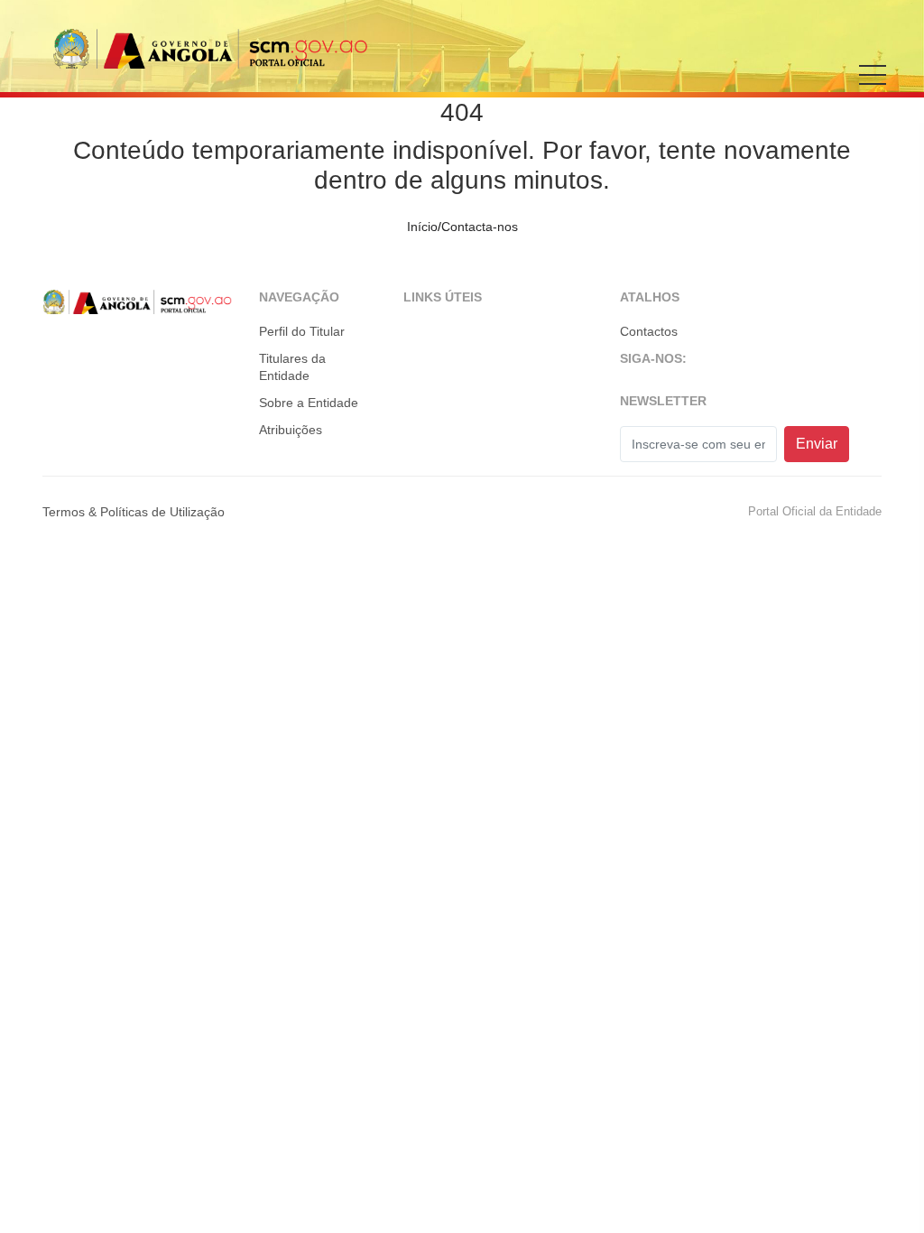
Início (422, 226)
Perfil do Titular (302, 331)
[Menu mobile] (872, 87)
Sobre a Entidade (308, 402)
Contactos (649, 331)
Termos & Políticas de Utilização (133, 512)
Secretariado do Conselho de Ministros (210, 48)
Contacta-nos (479, 226)
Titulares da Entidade (292, 367)
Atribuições (290, 429)
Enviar (816, 443)
